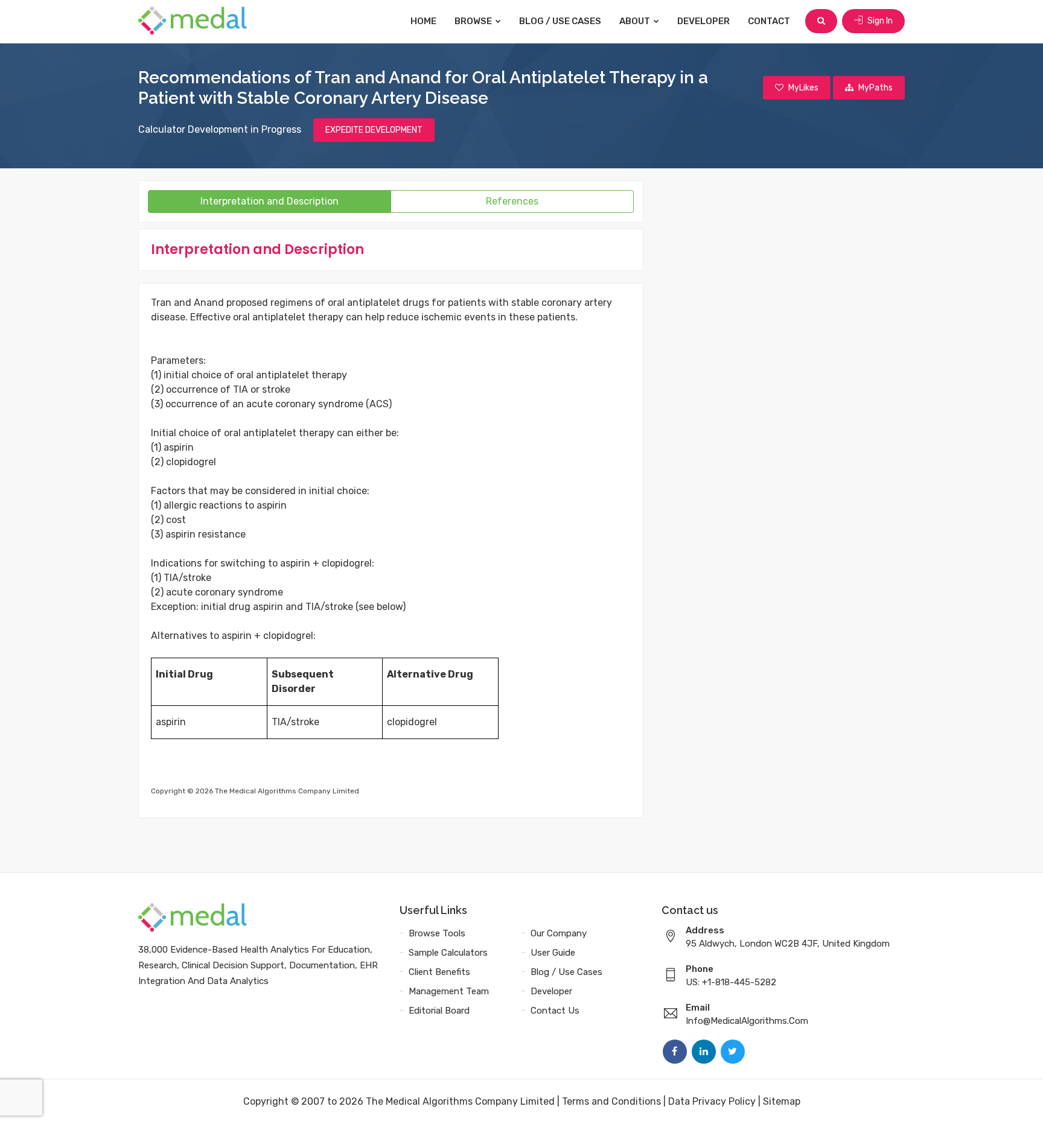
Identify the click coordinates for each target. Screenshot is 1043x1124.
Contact (769, 21)
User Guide (553, 952)
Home (423, 21)
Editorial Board (439, 1010)
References (512, 201)
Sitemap (781, 1101)
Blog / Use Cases (560, 21)
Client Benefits (439, 972)
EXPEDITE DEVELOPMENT (374, 130)
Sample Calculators (448, 952)
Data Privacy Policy (712, 1101)
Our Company (559, 933)
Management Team (449, 991)
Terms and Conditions (611, 1101)
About (635, 21)
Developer (703, 21)
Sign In (879, 21)
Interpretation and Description (269, 201)
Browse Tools (437, 933)
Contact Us (555, 1010)
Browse (474, 21)
